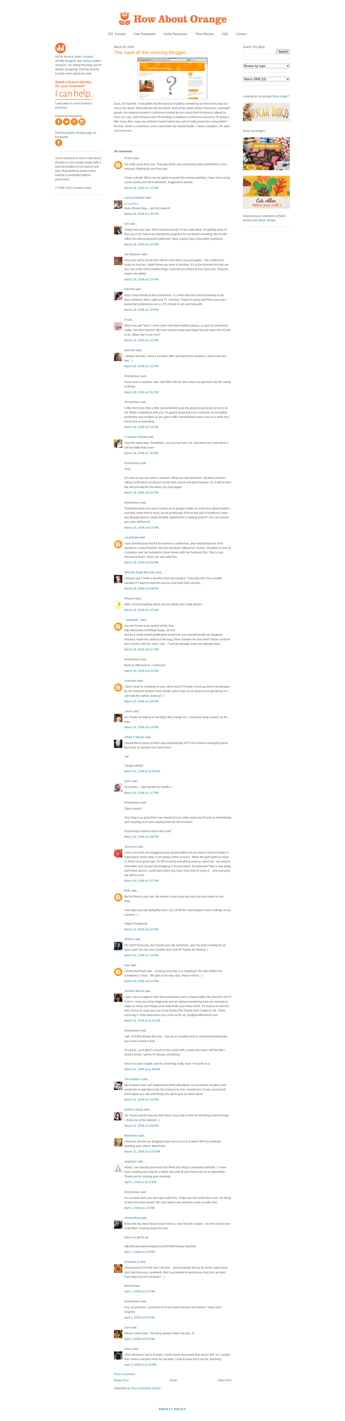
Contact (241, 34)
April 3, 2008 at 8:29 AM (139, 1339)
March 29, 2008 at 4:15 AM (141, 610)
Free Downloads (145, 34)
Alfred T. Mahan (134, 737)
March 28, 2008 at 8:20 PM (141, 492)
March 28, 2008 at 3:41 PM (141, 392)
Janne (128, 711)
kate (127, 965)
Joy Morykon (132, 254)
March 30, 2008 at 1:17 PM (141, 793)
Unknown (130, 680)
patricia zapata (133, 1109)
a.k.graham (131, 537)
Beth (127, 890)
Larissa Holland (134, 197)
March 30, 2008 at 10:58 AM (142, 771)
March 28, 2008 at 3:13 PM (141, 340)
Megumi (129, 598)
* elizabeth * (132, 620)
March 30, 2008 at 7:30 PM (141, 955)
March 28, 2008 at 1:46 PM (141, 214)
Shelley (129, 939)
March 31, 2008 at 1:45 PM (141, 1099)
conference (158, 112)
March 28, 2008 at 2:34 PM (141, 309)
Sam (127, 1327)
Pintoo (128, 158)
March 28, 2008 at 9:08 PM (141, 588)
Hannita (129, 289)
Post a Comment (124, 1374)
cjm (126, 223)
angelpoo (130, 1161)
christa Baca (132, 1218)
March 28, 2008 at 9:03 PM (141, 562)
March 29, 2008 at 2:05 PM (141, 701)
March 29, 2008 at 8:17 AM (141, 649)
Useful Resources (175, 34)
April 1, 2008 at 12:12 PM (140, 1182)
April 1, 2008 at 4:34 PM (139, 1252)
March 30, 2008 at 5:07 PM (141, 880)
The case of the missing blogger (150, 52)
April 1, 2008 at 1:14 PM (139, 1208)
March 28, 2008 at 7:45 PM (141, 453)
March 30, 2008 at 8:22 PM (141, 981)
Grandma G (131, 1262)
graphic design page (79, 132)
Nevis (128, 1348)
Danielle (129, 350)
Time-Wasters (204, 34)
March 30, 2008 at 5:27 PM (141, 929)
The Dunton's (132, 1079)
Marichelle (131, 1135)
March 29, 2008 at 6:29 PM (141, 727)
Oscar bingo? (280, 96)
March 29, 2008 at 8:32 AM (141, 671)
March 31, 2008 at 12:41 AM (142, 1020)
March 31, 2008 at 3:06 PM (141, 1125)
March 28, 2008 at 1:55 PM (141, 244)
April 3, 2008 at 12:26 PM (140, 1364)
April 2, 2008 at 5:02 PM (139, 1317)
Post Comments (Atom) (146, 1388)
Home (173, 1380)
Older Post (224, 1380)
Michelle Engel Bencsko (139, 572)
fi (125, 319)
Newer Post (121, 1380)
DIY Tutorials (117, 34)
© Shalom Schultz (135, 437)
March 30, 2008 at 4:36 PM (141, 836)
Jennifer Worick (134, 991)
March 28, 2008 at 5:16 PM (141, 427)
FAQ (225, 34)
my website (92, 69)
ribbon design (267, 220)
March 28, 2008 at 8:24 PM (141, 527)
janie (127, 781)
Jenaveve (130, 846)
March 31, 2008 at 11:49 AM (142, 1069)
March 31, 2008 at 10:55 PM (142, 1151)
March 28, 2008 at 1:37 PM (141, 188)
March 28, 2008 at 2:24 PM (141, 279)
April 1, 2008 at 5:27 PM (139, 1291)
